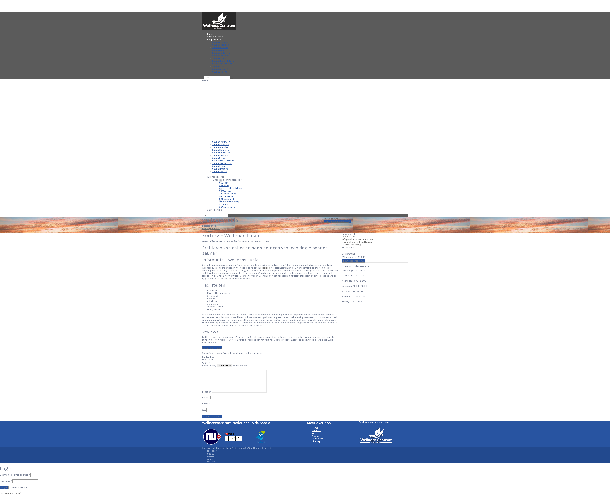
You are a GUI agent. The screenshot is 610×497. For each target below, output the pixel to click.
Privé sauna (226, 196)
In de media (318, 438)
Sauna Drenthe (220, 47)
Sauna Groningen (221, 42)
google (210, 453)
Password (6, 481)
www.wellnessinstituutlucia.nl (357, 242)
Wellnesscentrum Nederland (374, 422)
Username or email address (15, 474)
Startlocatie (348, 247)
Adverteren (317, 433)
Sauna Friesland (220, 45)
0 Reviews (207, 231)
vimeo (210, 459)
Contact (316, 430)
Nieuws (315, 436)
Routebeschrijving (351, 244)
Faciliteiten (208, 359)
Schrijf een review (212, 347)
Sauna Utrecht (219, 58)
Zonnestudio (227, 207)
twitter (210, 456)
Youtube (211, 461)
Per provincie (214, 39)
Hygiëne (206, 362)
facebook (212, 451)
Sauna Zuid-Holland (222, 63)
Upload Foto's (331, 218)
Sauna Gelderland (221, 53)
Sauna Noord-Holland (223, 61)
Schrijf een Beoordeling (337, 221)
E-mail (206, 403)
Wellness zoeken (215, 176)
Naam (206, 397)
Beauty (224, 185)
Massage (225, 191)
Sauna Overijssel (220, 50)
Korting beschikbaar (231, 188)
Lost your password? (11, 493)
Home (210, 34)
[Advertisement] (305, 106)
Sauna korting (214, 209)
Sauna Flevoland (220, 55)
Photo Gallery (209, 365)
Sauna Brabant (220, 66)
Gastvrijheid (208, 357)
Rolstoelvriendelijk (229, 201)
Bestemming (348, 253)
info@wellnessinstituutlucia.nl (357, 239)
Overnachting (227, 193)
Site (204, 410)
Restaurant (226, 199)
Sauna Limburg (220, 69)
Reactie (206, 391)
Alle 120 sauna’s (215, 36)
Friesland (265, 267)
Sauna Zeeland (219, 72)
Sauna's (225, 204)
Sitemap (316, 441)
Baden (223, 182)
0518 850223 (348, 236)
